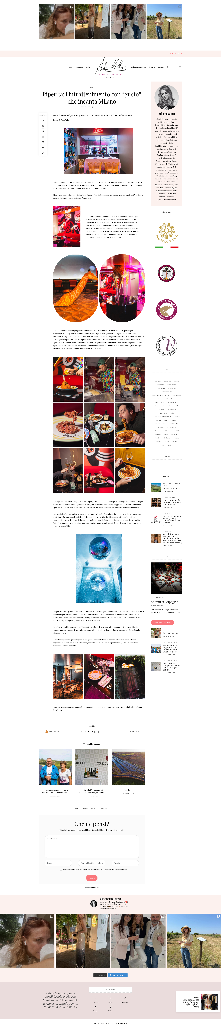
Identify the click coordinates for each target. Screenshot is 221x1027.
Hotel (178, 416)
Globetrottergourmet (138, 67)
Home (71, 67)
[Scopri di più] (166, 97)
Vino (162, 445)
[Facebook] (170, 54)
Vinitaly (175, 441)
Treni (166, 434)
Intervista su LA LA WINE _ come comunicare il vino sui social (172, 519)
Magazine (79, 67)
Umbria (157, 438)
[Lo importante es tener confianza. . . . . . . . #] (92, 21)
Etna (164, 406)
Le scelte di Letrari (172, 488)
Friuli (172, 413)
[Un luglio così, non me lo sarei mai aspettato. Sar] (56, 21)
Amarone (161, 384)
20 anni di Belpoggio (164, 602)
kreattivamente (122, 1023)
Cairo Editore (172, 384)
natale (165, 424)
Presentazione (172, 427)
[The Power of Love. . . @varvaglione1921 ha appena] (164, 21)
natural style (175, 424)
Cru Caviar (91, 790)
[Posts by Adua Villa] (47, 732)
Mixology (94, 808)
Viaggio (167, 441)
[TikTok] (172, 54)
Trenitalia (175, 434)
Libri (166, 420)
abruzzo (158, 381)
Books (88, 67)
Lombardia (175, 420)
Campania (161, 388)
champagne (172, 388)
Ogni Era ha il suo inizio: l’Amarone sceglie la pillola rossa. (191, 1003)
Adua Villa (55, 731)
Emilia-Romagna (172, 402)
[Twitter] (175, 54)
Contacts (161, 67)
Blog (91, 88)
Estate (157, 406)
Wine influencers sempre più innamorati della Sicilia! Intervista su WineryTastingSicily (172, 538)
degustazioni (177, 395)
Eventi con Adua (174, 406)
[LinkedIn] (43, 147)
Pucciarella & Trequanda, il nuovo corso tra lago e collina (55, 791)
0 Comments (134, 731)
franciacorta (163, 413)
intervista (158, 420)
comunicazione (167, 392)
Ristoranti (104, 808)
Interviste (166, 476)
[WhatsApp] (43, 142)
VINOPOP (170, 445)
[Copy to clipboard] (43, 153)
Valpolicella (166, 438)
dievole (161, 399)
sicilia (166, 431)
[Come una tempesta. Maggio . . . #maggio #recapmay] (128, 21)
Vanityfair (177, 438)
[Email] (43, 136)
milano (85, 808)
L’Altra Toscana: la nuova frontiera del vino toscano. (172, 502)
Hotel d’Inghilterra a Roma (128, 790)
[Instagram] (178, 54)
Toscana (158, 434)
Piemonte (161, 427)
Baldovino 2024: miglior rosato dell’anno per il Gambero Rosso (170, 648)
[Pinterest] (43, 131)
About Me (152, 67)
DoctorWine (160, 402)
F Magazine (172, 409)
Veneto (158, 441)
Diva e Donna (171, 399)
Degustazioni (168, 483)
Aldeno (176, 381)
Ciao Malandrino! (171, 633)
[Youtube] (181, 54)
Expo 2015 (162, 409)
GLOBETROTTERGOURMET (163, 416)
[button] (42, 774)
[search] (168, 67)
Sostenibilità (175, 431)
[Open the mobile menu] (179, 67)
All (167, 556)
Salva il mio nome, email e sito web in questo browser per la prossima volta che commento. (95, 869)
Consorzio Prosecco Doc (161, 395)
